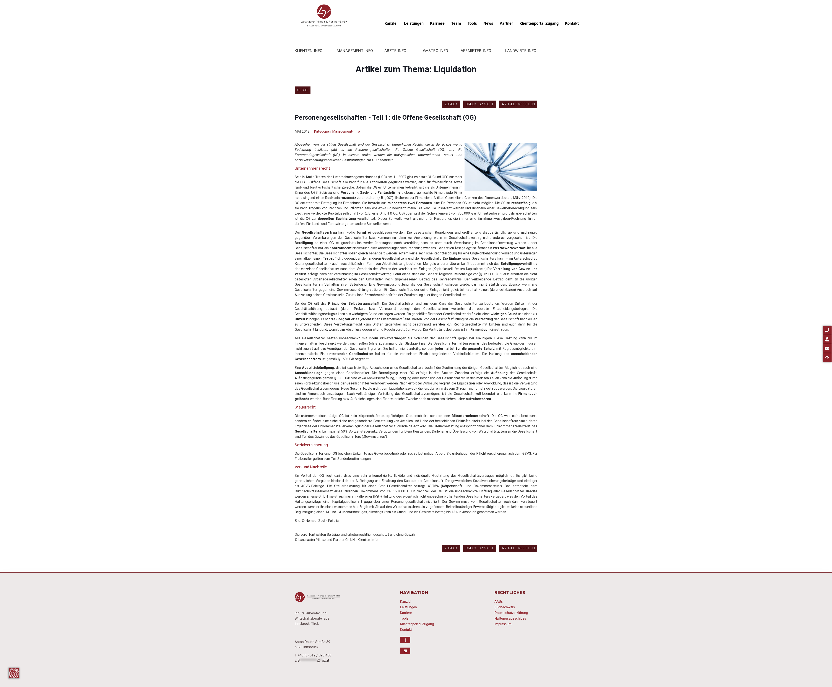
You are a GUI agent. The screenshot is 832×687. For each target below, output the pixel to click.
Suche (302, 90)
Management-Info (355, 50)
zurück (451, 104)
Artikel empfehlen (518, 104)
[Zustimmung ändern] (14, 673)
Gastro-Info (435, 50)
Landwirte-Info (520, 50)
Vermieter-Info (476, 50)
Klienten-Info (308, 50)
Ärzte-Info (395, 50)
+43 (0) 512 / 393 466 (314, 655)
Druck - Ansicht (480, 104)
